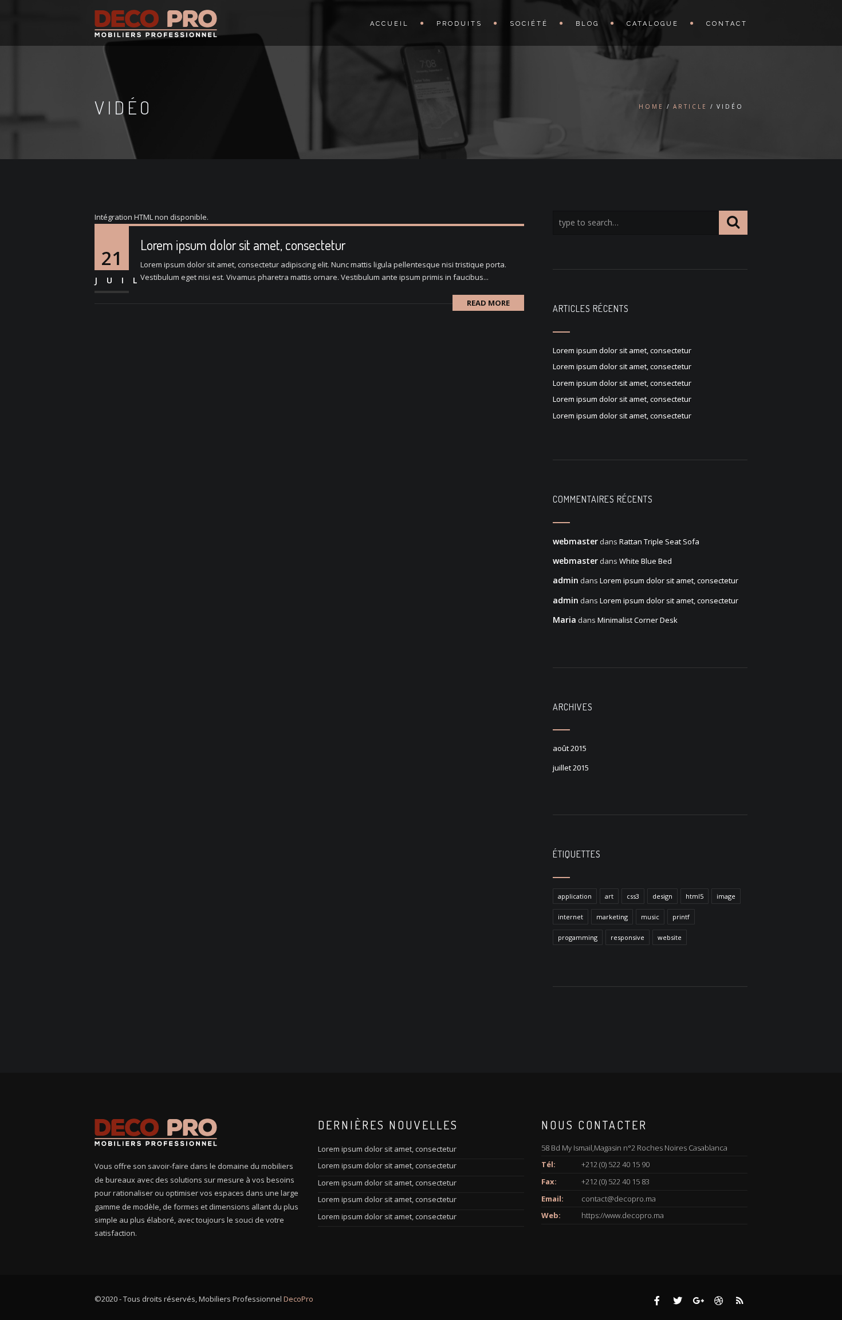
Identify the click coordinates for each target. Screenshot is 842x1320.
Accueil (389, 23)
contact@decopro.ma (618, 1198)
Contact (726, 23)
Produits (459, 23)
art (609, 896)
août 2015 (570, 748)
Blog (587, 23)
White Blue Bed (645, 561)
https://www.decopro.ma (622, 1215)
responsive (627, 937)
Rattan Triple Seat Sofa (659, 541)
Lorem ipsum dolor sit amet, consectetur (242, 245)
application (575, 896)
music (650, 916)
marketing (612, 916)
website (670, 937)
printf (681, 916)
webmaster (575, 541)
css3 (633, 896)
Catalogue (653, 23)
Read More (488, 303)
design (662, 896)
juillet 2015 (571, 767)
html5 (694, 896)
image (726, 896)
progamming (577, 937)
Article (690, 106)
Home (651, 106)
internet (570, 916)
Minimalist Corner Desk (637, 620)
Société (529, 23)
